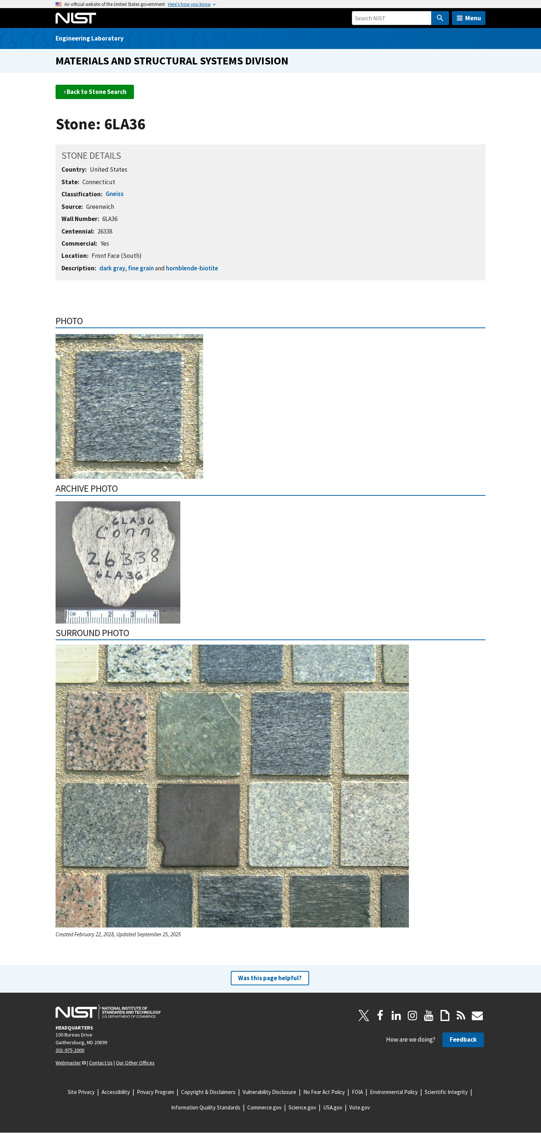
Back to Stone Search (97, 92)
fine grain (141, 268)
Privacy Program (155, 1091)
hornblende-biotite (192, 268)
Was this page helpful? (270, 978)
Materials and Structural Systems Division (172, 60)
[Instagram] (412, 1015)
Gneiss (115, 194)
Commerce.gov (264, 1107)
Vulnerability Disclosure (269, 1091)
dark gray (112, 268)
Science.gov (302, 1107)
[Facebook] (380, 1015)
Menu (473, 18)
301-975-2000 (70, 1050)
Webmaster (68, 1062)
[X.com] (364, 1015)
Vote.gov (359, 1107)
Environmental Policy (394, 1091)
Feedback (463, 1039)
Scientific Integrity (446, 1091)
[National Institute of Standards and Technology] (108, 1011)
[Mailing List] (477, 1015)
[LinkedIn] (396, 1015)
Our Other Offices (135, 1062)
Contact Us (101, 1062)
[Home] (76, 18)
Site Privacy (81, 1091)
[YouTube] (429, 1015)
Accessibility (116, 1091)
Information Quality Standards (205, 1107)
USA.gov (332, 1107)
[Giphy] (445, 1015)
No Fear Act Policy (324, 1091)
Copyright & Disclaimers (208, 1091)
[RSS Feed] (461, 1015)
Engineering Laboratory (90, 38)
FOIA (357, 1091)
